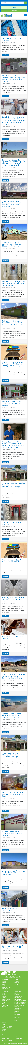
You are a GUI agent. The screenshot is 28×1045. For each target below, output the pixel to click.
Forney (3, 1024)
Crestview (17, 981)
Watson (4, 1006)
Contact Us (18, 1039)
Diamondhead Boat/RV (20, 1000)
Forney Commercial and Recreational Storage (7, 1027)
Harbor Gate (18, 1009)
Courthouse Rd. (18, 996)
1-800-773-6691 (7, 1040)
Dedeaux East (18, 997)
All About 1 (4, 994)
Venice (3, 1002)
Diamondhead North (20, 1003)
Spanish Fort (5, 988)
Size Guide (5, 1039)
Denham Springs (6, 999)
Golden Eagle (18, 1008)
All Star (16, 993)
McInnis (16, 1012)
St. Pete (16, 984)
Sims (16, 1020)
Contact (14, 7)
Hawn (3, 1030)
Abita (3, 993)
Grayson (4, 984)
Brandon (17, 994)
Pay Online (14, 10)
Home (4, 1035)
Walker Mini (5, 1005)
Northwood (17, 1014)
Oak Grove (17, 1015)
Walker (3, 1003)
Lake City (17, 982)
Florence (17, 1006)
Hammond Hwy (6, 1000)
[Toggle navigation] (25, 15)
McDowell (17, 1011)
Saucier (16, 1019)
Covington (4, 997)
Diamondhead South (20, 1005)
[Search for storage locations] (25, 3)
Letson (3, 985)
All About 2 (4, 996)
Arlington (4, 981)
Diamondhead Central (20, 1002)
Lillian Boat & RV (6, 987)
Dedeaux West (18, 999)
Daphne (4, 982)
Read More (5, 55)
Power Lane (17, 1017)
